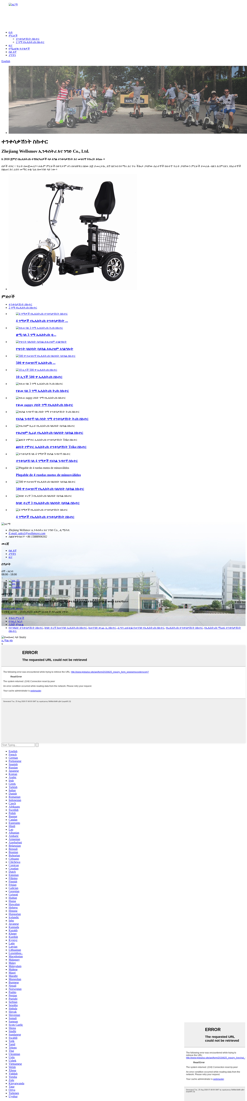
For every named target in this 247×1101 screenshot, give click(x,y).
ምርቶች (13, 35)
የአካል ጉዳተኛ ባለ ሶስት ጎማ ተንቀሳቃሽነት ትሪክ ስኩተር (52, 419)
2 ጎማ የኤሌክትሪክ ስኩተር (30, 42)
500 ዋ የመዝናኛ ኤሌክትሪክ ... (36, 363)
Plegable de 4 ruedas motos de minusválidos (48, 475)
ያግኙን (12, 55)
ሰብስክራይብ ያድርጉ (12, 608)
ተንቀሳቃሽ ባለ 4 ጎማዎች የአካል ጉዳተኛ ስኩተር (47, 461)
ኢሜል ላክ (7, 640)
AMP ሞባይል (16, 624)
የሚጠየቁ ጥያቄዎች (19, 48)
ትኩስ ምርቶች (16, 618)
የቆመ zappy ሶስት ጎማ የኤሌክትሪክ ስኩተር (44, 405)
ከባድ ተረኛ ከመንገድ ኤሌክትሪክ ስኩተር (65, 627)
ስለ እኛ (12, 51)
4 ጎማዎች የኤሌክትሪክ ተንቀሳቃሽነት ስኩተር (45, 517)
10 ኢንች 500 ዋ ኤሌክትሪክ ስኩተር (39, 377)
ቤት (11, 32)
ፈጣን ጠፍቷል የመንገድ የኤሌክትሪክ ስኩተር (141, 627)
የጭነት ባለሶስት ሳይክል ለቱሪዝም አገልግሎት (44, 349)
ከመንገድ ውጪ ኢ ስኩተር (102, 627)
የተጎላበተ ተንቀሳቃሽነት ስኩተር (26, 627)
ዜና (10, 45)
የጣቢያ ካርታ (16, 621)
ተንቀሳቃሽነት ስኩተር (27, 38)
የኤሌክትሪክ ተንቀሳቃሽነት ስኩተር (184, 627)
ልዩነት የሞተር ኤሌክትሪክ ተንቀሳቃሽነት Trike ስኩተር (51, 447)
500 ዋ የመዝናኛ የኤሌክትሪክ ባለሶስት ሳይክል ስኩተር (50, 489)
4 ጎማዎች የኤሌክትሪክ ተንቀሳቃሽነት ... (42, 321)
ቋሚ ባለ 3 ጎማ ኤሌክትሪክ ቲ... (36, 335)
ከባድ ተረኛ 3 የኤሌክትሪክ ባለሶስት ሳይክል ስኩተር (48, 503)
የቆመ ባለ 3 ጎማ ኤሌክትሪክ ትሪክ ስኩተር (42, 391)
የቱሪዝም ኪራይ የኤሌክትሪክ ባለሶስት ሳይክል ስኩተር (49, 433)
